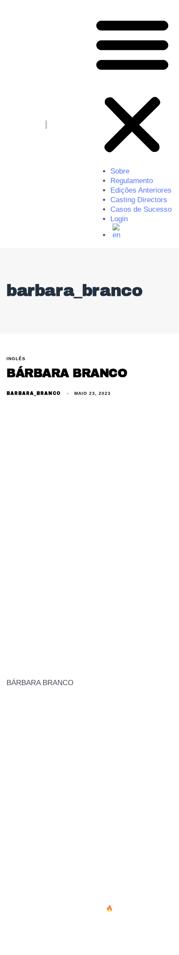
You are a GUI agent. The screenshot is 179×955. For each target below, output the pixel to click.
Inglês (16, 358)
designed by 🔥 (93, 908)
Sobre (119, 171)
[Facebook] (132, 937)
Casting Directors (138, 200)
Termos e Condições (42, 860)
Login (119, 219)
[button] (132, 85)
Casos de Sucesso (141, 209)
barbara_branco (34, 393)
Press (97, 860)
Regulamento (131, 181)
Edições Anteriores (141, 190)
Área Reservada (144, 860)
